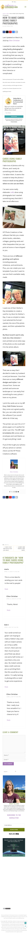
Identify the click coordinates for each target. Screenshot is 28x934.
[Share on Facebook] (4, 32)
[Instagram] (14, 492)
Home (4, 13)
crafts (7, 13)
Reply (6, 589)
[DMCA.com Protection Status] (6, 909)
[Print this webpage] (16, 32)
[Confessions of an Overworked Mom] (9, 6)
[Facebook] (10, 492)
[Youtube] (18, 492)
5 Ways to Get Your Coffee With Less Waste (7, 548)
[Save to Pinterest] (10, 32)
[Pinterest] (16, 492)
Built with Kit (14, 834)
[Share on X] (7, 32)
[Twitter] (12, 492)
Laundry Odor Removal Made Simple (21, 548)
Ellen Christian (14, 40)
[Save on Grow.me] (13, 32)
